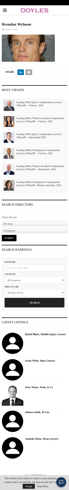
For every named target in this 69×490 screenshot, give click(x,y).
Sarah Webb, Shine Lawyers (40, 360)
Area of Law (12, 287)
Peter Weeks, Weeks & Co (39, 387)
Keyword (10, 262)
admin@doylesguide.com (38, 475)
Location (10, 274)
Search (34, 302)
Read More (42, 486)
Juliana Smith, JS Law (37, 412)
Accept (28, 486)
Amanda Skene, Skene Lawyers (41, 439)
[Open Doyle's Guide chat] (61, 482)
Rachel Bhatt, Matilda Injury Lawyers (45, 334)
